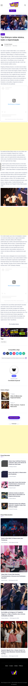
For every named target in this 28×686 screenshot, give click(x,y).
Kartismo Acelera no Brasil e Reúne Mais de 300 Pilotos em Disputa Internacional (17, 494)
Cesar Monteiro (4, 542)
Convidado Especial (8, 44)
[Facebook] (18, 677)
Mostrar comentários (14, 417)
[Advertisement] (14, 136)
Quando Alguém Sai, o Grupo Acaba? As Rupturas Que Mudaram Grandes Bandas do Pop (13, 651)
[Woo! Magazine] (14, 4)
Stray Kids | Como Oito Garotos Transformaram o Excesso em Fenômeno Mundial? (17, 484)
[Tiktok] (12, 677)
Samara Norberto (4, 618)
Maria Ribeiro (3, 341)
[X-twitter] (15, 677)
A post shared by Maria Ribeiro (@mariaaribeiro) (14, 300)
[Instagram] (9, 677)
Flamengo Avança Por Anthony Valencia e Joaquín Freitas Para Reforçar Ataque (17, 505)
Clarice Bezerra (4, 656)
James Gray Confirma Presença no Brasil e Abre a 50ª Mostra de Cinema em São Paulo (17, 462)
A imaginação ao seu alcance (14, 7)
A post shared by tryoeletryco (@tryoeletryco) (14, 119)
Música (2, 34)
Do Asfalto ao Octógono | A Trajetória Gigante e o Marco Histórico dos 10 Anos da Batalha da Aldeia (13, 614)
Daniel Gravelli (4, 580)
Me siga (14, 375)
